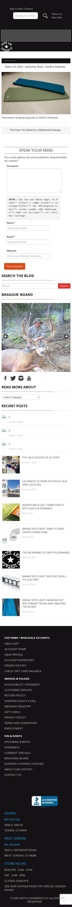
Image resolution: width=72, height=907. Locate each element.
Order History (15, 665)
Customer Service (18, 690)
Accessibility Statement (22, 684)
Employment (13, 728)
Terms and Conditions (20, 723)
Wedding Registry (17, 706)
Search (64, 286)
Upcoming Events (17, 741)
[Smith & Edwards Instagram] (21, 378)
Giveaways (12, 747)
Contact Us (12, 774)
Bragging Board (16, 758)
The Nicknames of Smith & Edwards (46, 552)
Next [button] (66, 336)
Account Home (15, 649)
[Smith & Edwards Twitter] (13, 378)
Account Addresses (19, 660)
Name (11, 222)
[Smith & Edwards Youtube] (29, 378)
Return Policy (15, 695)
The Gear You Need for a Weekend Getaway (35, 129)
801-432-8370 (12, 844)
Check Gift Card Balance (22, 671)
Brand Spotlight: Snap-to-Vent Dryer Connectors (43, 530)
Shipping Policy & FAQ (20, 701)
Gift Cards (12, 712)
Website (11, 250)
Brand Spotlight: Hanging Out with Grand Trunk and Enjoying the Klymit (44, 603)
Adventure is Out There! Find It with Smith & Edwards (43, 506)
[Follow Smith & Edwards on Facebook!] (5, 378)
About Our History (18, 769)
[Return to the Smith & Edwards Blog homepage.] (7, 46)
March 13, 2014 (14, 66)
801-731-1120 (12, 819)
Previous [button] (6, 336)
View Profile (13, 654)
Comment (12, 166)
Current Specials (17, 752)
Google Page (26, 886)
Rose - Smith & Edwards (51, 66)
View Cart (11, 643)
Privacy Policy (15, 717)
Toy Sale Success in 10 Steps (41, 457)
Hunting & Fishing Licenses (24, 763)
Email (11, 236)
